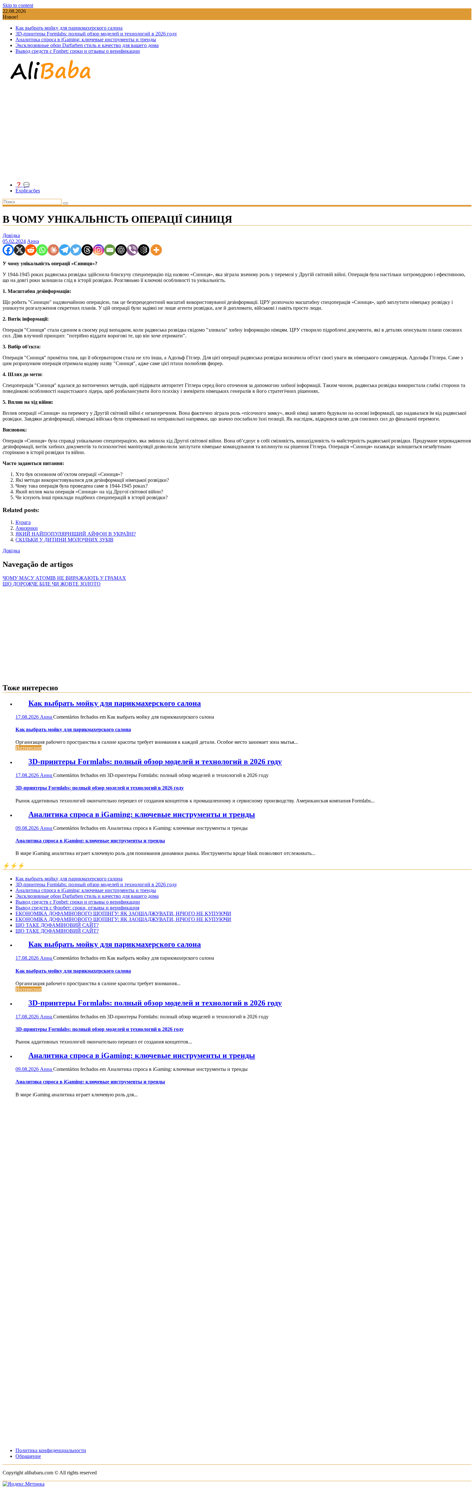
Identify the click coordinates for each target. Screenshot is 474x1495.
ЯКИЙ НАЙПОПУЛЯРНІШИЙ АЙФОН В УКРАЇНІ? (75, 534)
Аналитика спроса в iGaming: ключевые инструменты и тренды (85, 39)
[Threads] (87, 250)
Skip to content (18, 5)
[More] (156, 250)
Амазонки (26, 528)
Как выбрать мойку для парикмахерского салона (69, 28)
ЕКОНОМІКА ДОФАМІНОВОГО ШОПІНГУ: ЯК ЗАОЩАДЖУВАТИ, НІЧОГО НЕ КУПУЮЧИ (123, 913)
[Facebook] (8, 250)
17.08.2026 (27, 717)
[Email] (109, 250)
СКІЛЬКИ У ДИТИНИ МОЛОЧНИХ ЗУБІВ (64, 539)
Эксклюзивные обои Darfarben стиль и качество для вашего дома (87, 45)
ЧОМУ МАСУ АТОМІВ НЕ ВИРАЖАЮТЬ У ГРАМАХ (64, 578)
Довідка (11, 235)
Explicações (27, 190)
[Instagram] (98, 250)
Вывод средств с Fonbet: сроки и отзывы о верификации (77, 51)
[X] (19, 250)
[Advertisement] (237, 131)
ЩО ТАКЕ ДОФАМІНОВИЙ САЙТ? (57, 925)
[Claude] (53, 250)
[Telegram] (64, 250)
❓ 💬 (22, 185)
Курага (23, 522)
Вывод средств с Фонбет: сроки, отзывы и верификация (77, 907)
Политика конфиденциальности (50, 1450)
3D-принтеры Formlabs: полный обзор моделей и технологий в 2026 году (96, 33)
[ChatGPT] (121, 250)
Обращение (28, 1456)
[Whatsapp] (42, 250)
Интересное (28, 748)
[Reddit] (30, 250)
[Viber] (132, 250)
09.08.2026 (27, 828)
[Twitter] (76, 250)
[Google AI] (143, 250)
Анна (33, 241)
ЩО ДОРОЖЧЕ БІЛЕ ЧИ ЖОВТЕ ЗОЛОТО (52, 584)
